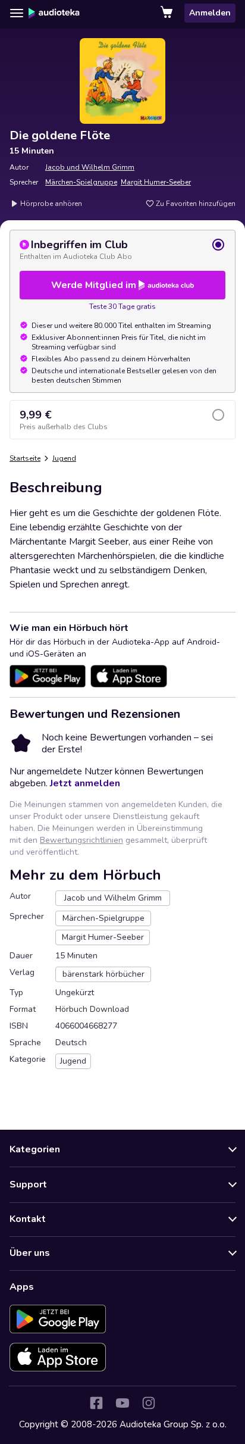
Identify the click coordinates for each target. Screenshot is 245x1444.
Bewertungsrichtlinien (81, 840)
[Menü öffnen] (17, 13)
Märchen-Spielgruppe (81, 182)
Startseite (25, 458)
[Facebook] (96, 1403)
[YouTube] (122, 1403)
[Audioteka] (54, 13)
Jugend (64, 458)
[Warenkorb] (168, 13)
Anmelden (210, 12)
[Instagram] (149, 1403)
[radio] (122, 249)
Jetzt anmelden (85, 783)
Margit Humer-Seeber (156, 182)
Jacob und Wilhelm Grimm (89, 167)
